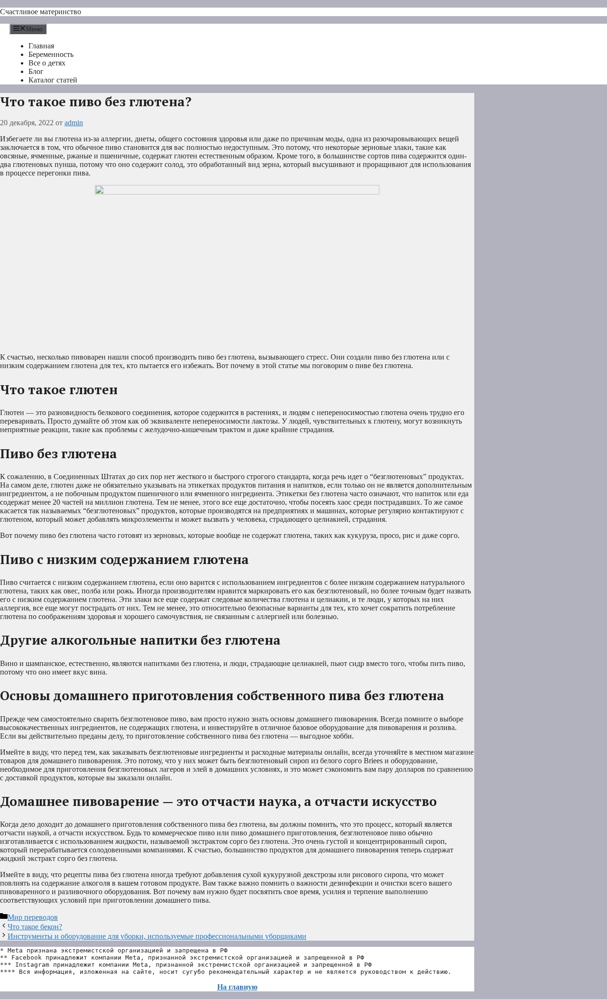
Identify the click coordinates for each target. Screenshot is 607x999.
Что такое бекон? (35, 927)
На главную (237, 987)
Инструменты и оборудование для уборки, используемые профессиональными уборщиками (157, 936)
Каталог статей (52, 80)
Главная (41, 46)
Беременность (51, 54)
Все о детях (46, 63)
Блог (36, 71)
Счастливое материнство (40, 12)
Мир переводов (33, 917)
